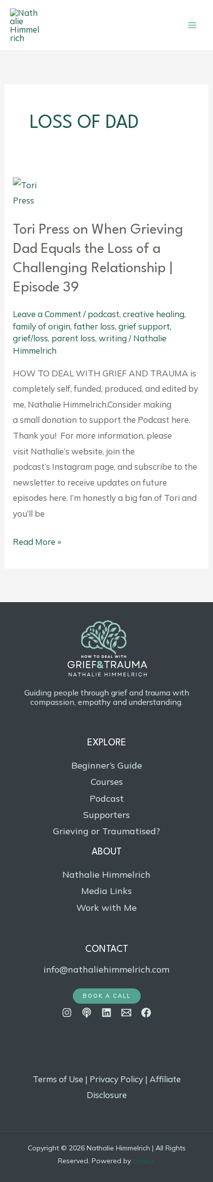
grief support (144, 326)
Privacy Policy (116, 1079)
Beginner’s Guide (106, 765)
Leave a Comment (47, 314)
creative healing (153, 314)
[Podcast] (87, 1013)
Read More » (37, 540)
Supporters (106, 814)
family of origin (41, 326)
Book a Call (107, 995)
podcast (103, 314)
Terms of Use (58, 1079)
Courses (107, 781)
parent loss (73, 338)
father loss (94, 326)
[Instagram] (67, 1013)
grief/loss (30, 338)
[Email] (126, 1013)
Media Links (106, 891)
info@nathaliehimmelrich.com (106, 969)
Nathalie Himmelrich (106, 874)
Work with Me (106, 907)
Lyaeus (144, 1160)
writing (113, 338)
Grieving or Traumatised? (106, 831)
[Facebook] (146, 1013)
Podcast (107, 798)
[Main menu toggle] (192, 25)
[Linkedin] (106, 1013)
